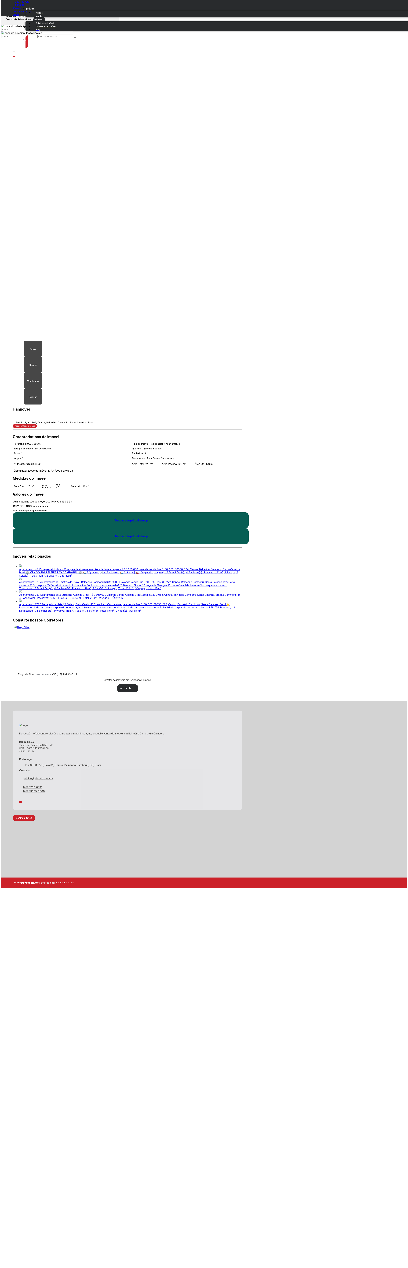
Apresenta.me (17, 882)
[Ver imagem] (127, 133)
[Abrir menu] (14, 50)
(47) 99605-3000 (34, 791)
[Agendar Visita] (33, 397)
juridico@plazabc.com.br (38, 778)
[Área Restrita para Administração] (64, 882)
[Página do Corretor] (21, 627)
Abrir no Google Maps (25, 426)
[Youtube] (127, 802)
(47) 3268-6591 (32, 787)
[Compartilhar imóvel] (14, 56)
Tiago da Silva (26, 674)
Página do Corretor (127, 688)
